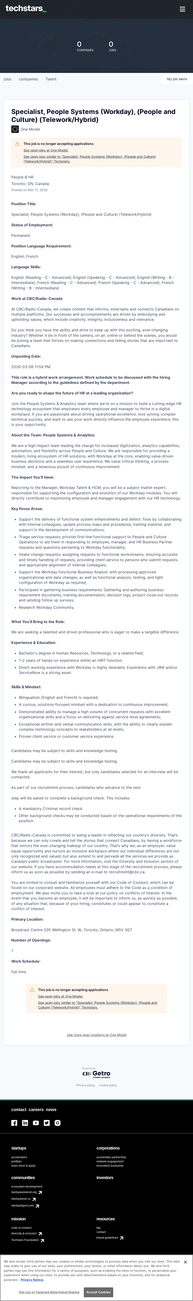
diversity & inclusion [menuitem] (24, 1233)
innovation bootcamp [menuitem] (109, 1165)
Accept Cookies (98, 1292)
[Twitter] (49, 1126)
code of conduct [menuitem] (21, 1227)
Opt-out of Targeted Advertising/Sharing (49, 1292)
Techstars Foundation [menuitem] (25, 1240)
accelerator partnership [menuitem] (111, 1157)
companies (28, 79)
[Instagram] (60, 1126)
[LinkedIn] (27, 1126)
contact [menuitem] (101, 1232)
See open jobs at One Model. (46, 150)
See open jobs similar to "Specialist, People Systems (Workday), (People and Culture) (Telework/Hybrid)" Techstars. (90, 159)
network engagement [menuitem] (110, 1161)
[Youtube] (38, 1126)
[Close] (185, 1262)
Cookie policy (108, 1085)
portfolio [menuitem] (16, 1161)
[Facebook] (16, 1126)
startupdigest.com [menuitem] (22, 1205)
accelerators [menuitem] (19, 1157)
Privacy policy (85, 1085)
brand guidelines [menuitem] (107, 1237)
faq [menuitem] (98, 1227)
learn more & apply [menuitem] (23, 1165)
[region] (96, 1278)
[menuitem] (183, 9)
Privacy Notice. (32, 1280)
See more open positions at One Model (96, 1035)
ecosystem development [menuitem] (26, 1186)
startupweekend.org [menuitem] (24, 1192)
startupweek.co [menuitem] (21, 1198)
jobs (7, 79)
